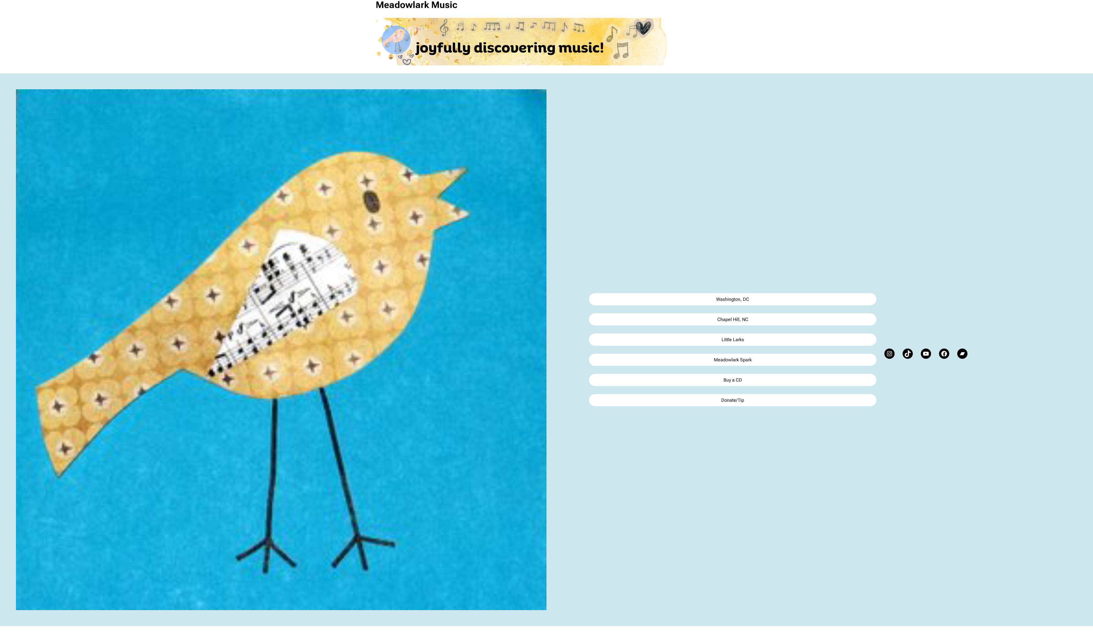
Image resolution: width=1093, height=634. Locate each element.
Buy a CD (733, 380)
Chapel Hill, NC (732, 319)
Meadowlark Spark (733, 359)
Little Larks (733, 339)
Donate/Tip (732, 400)
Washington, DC (732, 299)
